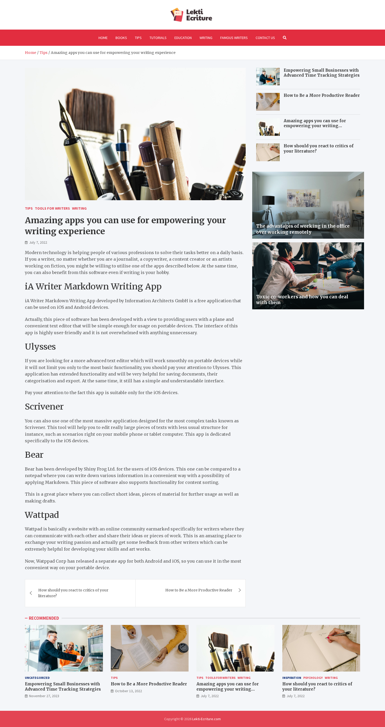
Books (121, 37)
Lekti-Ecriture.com (206, 719)
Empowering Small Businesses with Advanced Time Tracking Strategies (322, 73)
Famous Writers (234, 37)
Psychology (313, 678)
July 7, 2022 (38, 242)
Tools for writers (52, 208)
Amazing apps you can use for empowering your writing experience (315, 125)
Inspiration (291, 678)
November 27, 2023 (44, 696)
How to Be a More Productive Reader (198, 590)
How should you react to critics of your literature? (73, 593)
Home (103, 37)
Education (183, 37)
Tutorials (158, 37)
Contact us (265, 37)
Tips (138, 37)
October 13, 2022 (128, 691)
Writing (206, 37)
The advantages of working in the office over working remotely (303, 229)
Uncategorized (37, 678)
